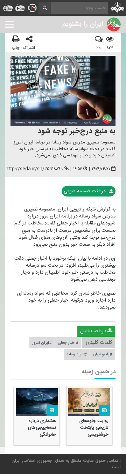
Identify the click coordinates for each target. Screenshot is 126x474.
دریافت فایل (93, 331)
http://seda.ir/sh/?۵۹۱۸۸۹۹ (34, 169)
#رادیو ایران (102, 354)
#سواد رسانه (76, 354)
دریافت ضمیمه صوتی (85, 191)
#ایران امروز (42, 342)
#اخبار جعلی (68, 342)
